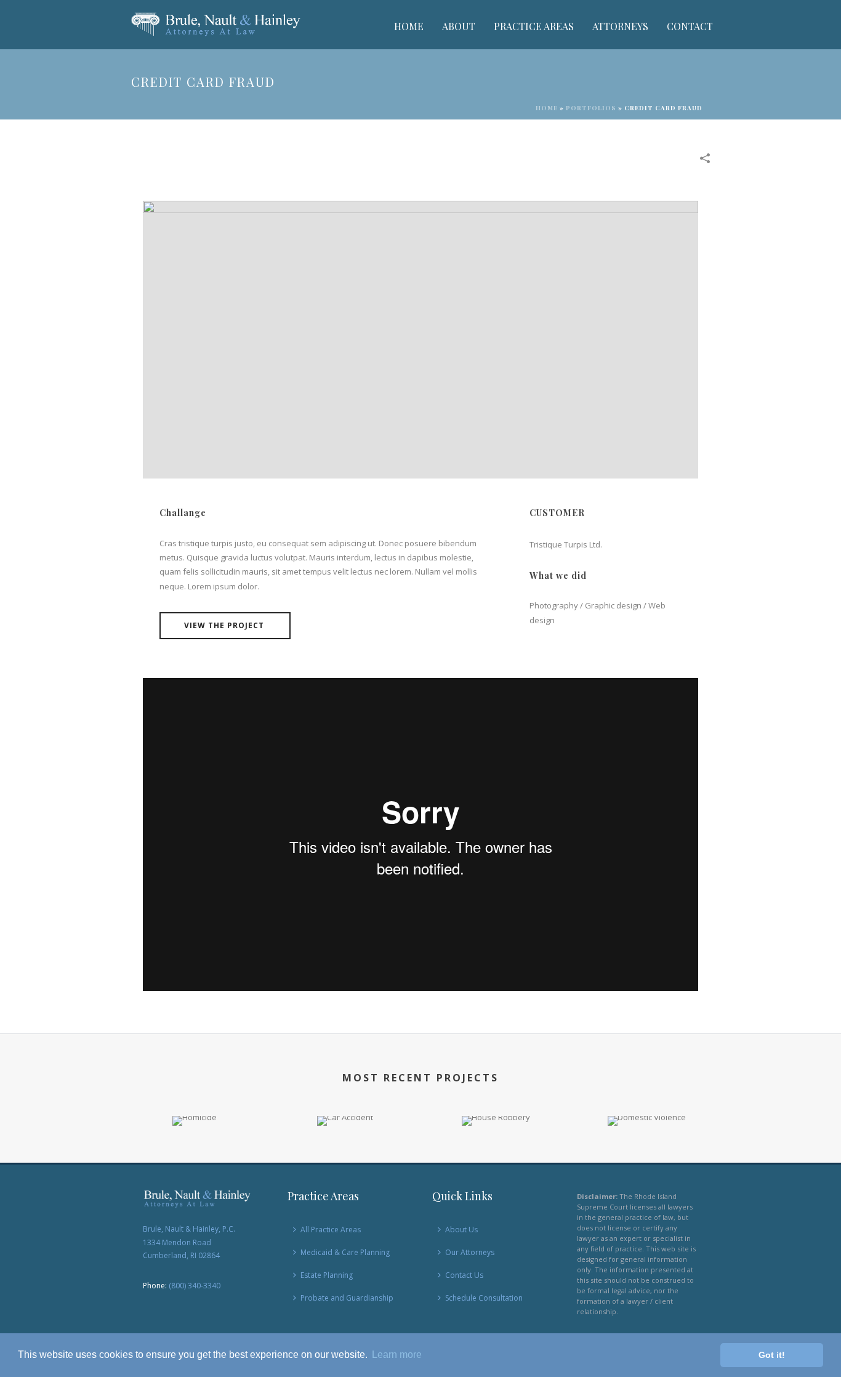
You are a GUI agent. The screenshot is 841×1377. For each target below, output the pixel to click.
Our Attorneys (469, 1252)
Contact (690, 26)
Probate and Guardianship (346, 1298)
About (458, 26)
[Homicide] (194, 1160)
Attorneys (620, 26)
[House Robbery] (495, 1160)
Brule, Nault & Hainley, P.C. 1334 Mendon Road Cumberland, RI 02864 (189, 1242)
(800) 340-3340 (194, 1285)
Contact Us (464, 1275)
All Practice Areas (330, 1229)
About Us (461, 1229)
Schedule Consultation (484, 1298)
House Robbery (496, 1106)
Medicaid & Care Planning (345, 1252)
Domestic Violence (646, 1106)
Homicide (194, 1106)
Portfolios (591, 107)
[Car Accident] (345, 1160)
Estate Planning (326, 1275)
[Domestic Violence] (646, 1160)
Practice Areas (534, 26)
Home (409, 26)
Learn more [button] (397, 1354)
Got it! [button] (772, 1355)
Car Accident (345, 1106)
